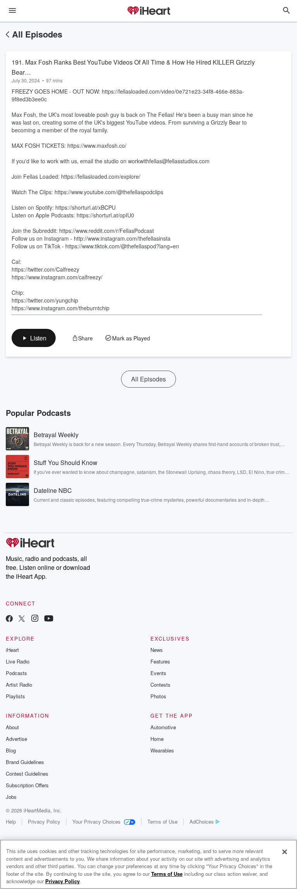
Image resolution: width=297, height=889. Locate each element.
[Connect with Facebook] (9, 619)
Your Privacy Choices (96, 821)
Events (158, 673)
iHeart (12, 649)
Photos (158, 696)
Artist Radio (19, 684)
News (156, 649)
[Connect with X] (22, 619)
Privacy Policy (44, 821)
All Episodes (37, 34)
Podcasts (16, 673)
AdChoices (201, 821)
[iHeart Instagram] (34, 619)
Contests (160, 684)
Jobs (11, 796)
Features (160, 661)
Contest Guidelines (27, 773)
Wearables (162, 750)
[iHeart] (148, 11)
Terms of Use (162, 821)
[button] (34, 338)
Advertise (16, 738)
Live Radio (17, 661)
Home (157, 738)
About (12, 727)
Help (11, 821)
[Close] (284, 851)
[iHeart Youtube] (48, 619)
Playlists (15, 696)
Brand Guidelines (25, 762)
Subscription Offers (27, 785)
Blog (11, 750)
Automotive (163, 727)
